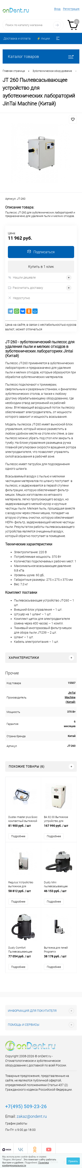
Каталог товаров (23, 56)
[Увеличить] (41, 153)
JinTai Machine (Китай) (70, 697)
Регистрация (71, 8)
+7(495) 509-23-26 (26, 1106)
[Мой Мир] (35, 311)
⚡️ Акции (43, 38)
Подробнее (18, 836)
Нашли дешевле (24, 277)
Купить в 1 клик (41, 267)
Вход (57, 8)
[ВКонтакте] (22, 311)
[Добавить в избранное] (73, 119)
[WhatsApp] (16, 311)
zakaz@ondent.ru (32, 1116)
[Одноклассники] (28, 311)
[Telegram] (10, 311)
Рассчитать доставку (28, 287)
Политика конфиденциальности (25, 1164)
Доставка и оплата (17, 38)
